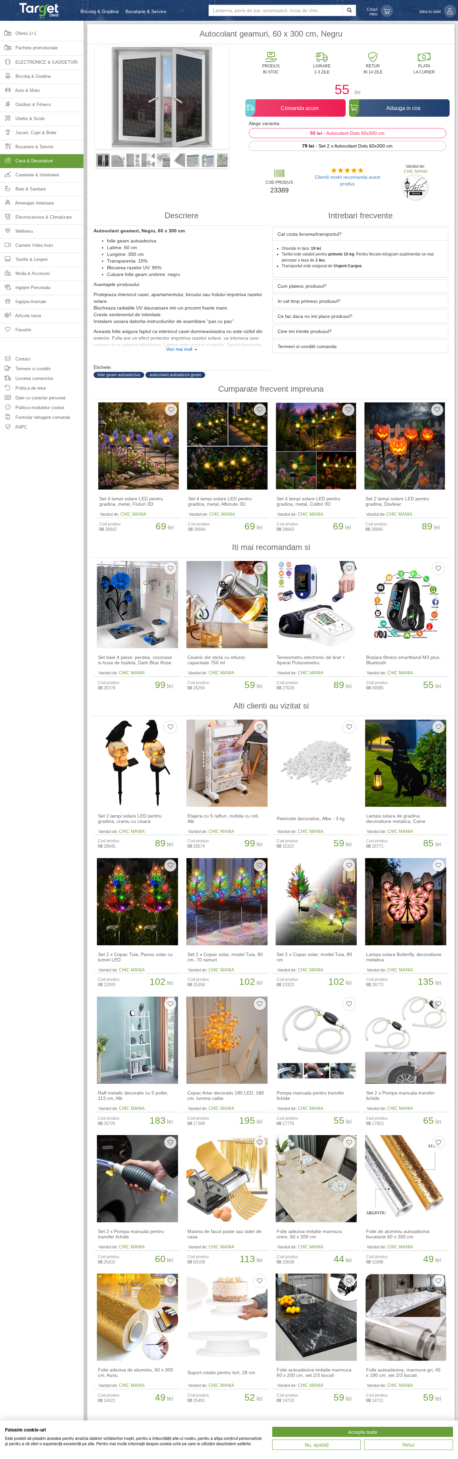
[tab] (360, 234)
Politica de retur (30, 388)
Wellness (23, 231)
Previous (85, 99)
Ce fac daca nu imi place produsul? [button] (315, 316)
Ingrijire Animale (30, 301)
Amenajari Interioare (34, 203)
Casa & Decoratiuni (33, 160)
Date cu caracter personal (39, 397)
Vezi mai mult (180, 349)
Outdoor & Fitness (32, 104)
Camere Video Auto (33, 245)
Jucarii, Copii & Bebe (35, 132)
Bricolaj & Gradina (99, 11)
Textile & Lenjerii (31, 259)
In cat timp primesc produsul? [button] (309, 301)
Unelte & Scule (29, 118)
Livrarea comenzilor (33, 378)
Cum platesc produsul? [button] (302, 286)
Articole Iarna (27, 315)
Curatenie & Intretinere (36, 174)
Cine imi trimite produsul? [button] (305, 331)
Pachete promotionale (36, 47)
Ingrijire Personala (32, 287)
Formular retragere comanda (42, 417)
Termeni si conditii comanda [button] (307, 346)
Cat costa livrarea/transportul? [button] (310, 234)
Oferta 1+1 (25, 33)
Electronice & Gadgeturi (46, 62)
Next (239, 99)
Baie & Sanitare (30, 188)
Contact (22, 358)
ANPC (20, 427)
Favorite (22, 329)
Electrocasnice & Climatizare (43, 217)
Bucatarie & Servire (145, 11)
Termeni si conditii (32, 368)
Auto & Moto (27, 90)
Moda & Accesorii (32, 273)
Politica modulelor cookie (39, 407)
